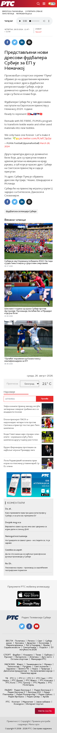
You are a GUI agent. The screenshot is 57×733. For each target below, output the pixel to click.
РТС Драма (17, 680)
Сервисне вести (12, 647)
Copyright (25, 721)
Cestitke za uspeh (13, 550)
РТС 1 (13, 678)
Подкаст (43, 647)
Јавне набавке (43, 701)
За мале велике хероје (41, 671)
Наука (35, 668)
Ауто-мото (47, 657)
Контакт (16, 701)
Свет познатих (41, 666)
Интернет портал (34, 704)
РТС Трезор (24, 682)
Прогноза (12, 383)
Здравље (10, 668)
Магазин (10, 664)
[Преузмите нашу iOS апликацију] (28, 594)
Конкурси (19, 704)
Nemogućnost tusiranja (16, 536)
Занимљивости (33, 664)
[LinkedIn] (22, 42)
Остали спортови (19, 659)
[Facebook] (7, 42)
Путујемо (26, 666)
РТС (8, 701)
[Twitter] (15, 42)
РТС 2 (22, 678)
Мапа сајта (45, 711)
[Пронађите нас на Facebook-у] (29, 626)
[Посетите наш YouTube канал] (36, 626)
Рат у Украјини (33, 645)
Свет (40, 640)
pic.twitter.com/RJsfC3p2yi (35, 138)
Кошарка (28, 654)
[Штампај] (29, 42)
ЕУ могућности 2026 (37, 648)
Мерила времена (14, 645)
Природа (45, 668)
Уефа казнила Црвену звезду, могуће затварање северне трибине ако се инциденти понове (22, 409)
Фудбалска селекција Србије (21, 211)
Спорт (7, 654)
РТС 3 (30, 678)
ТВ (6, 678)
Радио (8, 690)
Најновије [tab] (9, 391)
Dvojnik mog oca (13, 522)
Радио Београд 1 (22, 690)
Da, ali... (8, 508)
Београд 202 (34, 692)
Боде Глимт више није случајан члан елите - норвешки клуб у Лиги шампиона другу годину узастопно (21, 437)
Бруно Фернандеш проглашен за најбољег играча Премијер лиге (20, 449)
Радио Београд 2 (42, 690)
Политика (20, 640)
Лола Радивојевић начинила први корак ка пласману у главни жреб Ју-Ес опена (22, 463)
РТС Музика (39, 682)
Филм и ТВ (23, 668)
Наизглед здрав (28, 673)
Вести (9, 640)
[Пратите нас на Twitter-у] (22, 626)
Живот (20, 664)
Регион (31, 640)
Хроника (19, 643)
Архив (46, 696)
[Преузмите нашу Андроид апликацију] (28, 603)
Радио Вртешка (16, 696)
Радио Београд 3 (16, 692)
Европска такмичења (12, 11)
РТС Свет (41, 678)
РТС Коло (10, 682)
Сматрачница (29, 647)
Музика (48, 664)
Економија (44, 643)
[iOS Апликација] (28, 484)
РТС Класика (46, 680)
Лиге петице (8, 14)
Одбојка (48, 654)
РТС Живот (31, 680)
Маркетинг (28, 701)
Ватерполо (21, 657)
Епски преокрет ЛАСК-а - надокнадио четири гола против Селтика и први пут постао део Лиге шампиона (21, 423)
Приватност (13, 721)
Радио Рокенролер (26, 694)
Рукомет (8, 657)
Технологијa (13, 666)
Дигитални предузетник (15, 671)
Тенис (38, 654)
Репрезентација (24, 14)
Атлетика (34, 657)
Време (46, 645)
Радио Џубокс (45, 694)
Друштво (31, 643)
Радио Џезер (33, 696)
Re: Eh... (8, 563)
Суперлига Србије (33, 11)
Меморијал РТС (38, 659)
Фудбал (16, 654)
